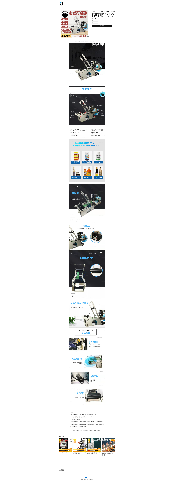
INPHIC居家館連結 (61, 469)
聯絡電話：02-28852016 (89, 481)
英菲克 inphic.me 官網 (62, 470)
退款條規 (79, 481)
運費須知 (82, 481)
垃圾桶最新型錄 (61, 471)
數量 (92, 20)
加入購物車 (102, 25)
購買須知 (85, 481)
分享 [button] (93, 28)
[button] (111, 4)
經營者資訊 (94, 481)
